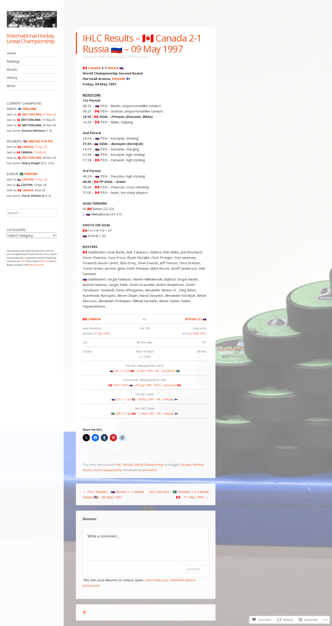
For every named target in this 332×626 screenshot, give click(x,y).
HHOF (46, 261)
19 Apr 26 (41, 179)
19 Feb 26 (40, 152)
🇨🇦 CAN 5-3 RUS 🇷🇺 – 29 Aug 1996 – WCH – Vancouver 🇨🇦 (145, 385)
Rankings (13, 61)
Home (11, 53)
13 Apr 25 (41, 147)
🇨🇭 (30, 114)
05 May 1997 (198, 333)
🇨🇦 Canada (92, 67)
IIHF (41, 261)
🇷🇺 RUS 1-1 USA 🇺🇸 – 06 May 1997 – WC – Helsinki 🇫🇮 (145, 399)
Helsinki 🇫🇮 (121, 78)
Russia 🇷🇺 (116, 67)
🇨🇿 (25, 179)
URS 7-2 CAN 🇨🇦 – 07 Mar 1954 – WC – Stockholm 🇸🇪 (145, 371)
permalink (150, 470)
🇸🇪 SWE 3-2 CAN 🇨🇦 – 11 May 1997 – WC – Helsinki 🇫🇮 (144, 414)
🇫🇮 (27, 109)
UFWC (22, 261)
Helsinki (198, 464)
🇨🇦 (25, 147)
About (11, 86)
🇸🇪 (28, 174)
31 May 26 (49, 114)
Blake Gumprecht (36, 264)
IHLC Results (125, 464)
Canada (185, 464)
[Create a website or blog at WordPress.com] (84, 612)
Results (12, 69)
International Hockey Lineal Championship (30, 38)
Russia (87, 470)
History (12, 77)
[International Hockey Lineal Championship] (32, 19)
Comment (193, 569)
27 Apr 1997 (102, 333)
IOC (55, 261)
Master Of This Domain (133, 57)
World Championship (149, 464)
